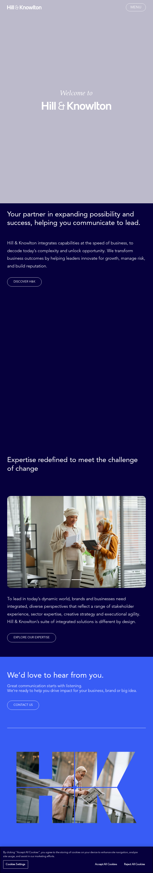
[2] (76, 580)
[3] (87, 580)
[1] (65, 580)
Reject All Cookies (134, 864)
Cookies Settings (15, 864)
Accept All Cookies (106, 864)
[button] (136, 7)
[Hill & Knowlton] (24, 7)
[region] (76, 860)
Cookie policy (64, 856)
